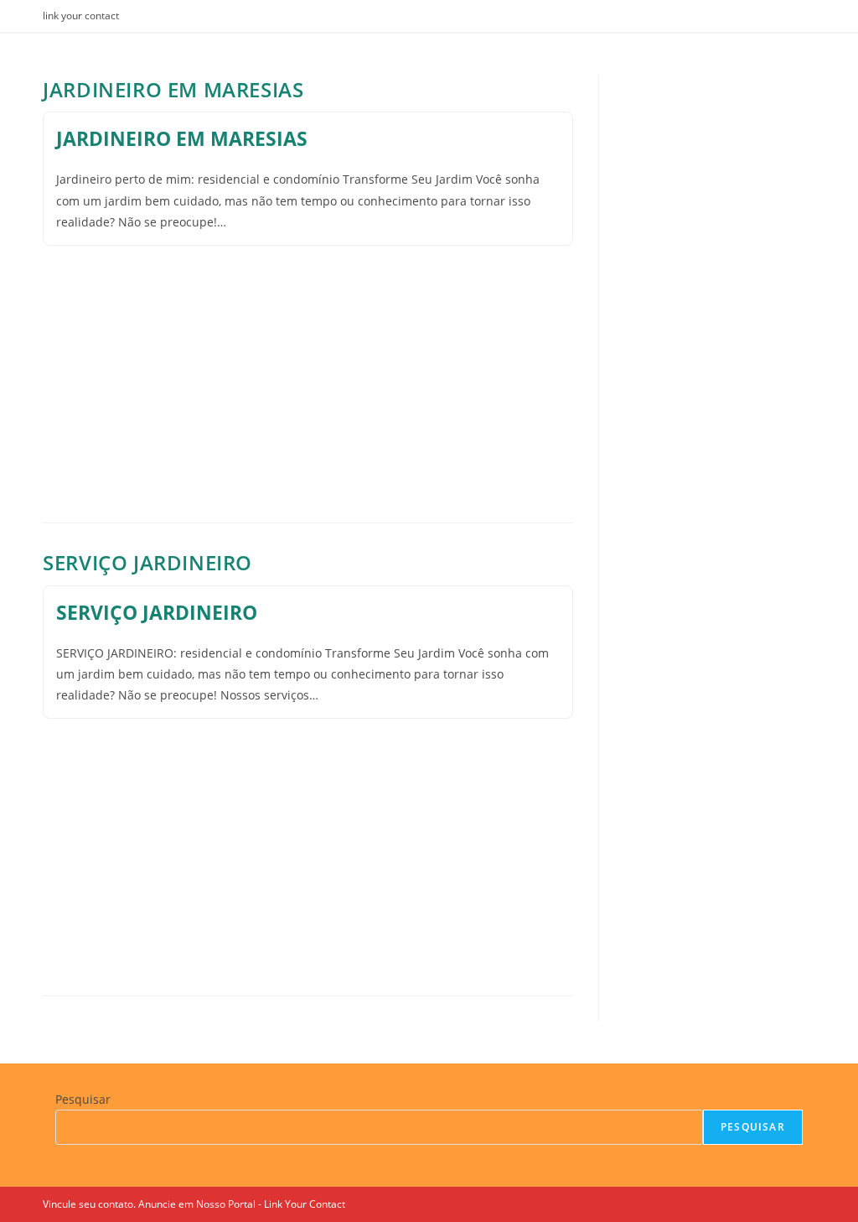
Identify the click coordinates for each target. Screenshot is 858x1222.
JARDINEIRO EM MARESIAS (173, 89)
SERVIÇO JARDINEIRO (147, 562)
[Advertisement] (308, 363)
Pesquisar (83, 1099)
